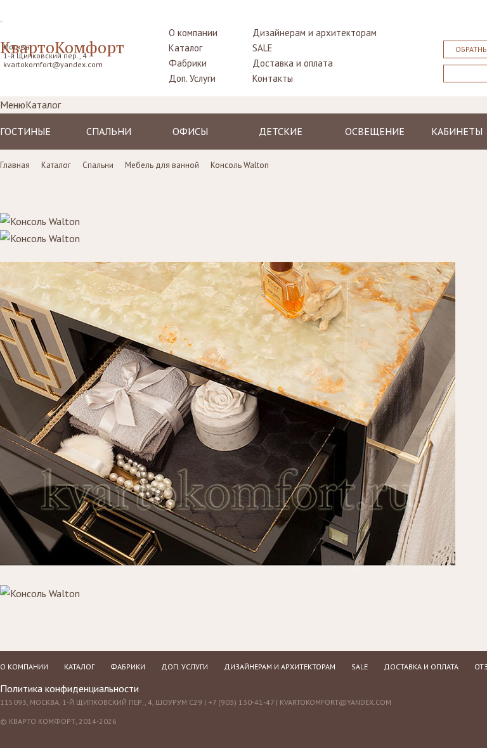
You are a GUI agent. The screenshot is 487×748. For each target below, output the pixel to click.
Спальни (108, 131)
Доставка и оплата (292, 63)
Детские (280, 131)
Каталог (185, 48)
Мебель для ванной (162, 165)
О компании (193, 33)
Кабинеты (457, 131)
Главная (15, 165)
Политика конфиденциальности (69, 688)
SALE (262, 48)
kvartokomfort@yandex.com (53, 64)
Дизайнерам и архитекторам (314, 33)
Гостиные (25, 131)
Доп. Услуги (192, 78)
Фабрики (188, 63)
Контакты (272, 78)
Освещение (375, 131)
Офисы (190, 131)
